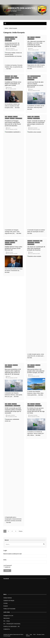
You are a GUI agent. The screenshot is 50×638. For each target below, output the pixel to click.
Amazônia (30, 240)
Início (27, 634)
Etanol (29, 116)
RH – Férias (6, 621)
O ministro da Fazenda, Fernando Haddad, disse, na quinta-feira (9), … (14, 67)
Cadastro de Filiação (8, 600)
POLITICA (12, 38)
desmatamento (36, 240)
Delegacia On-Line (8, 615)
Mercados (10, 116)
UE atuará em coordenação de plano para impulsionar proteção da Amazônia (36, 248)
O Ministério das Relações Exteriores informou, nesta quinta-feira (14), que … (13, 394)
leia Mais (8, 68)
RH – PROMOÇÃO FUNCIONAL (12, 623)
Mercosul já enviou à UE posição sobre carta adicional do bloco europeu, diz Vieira (35, 371)
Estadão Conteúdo (33, 127)
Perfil (34, 634)
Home (6, 28)
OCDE (9, 403)
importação (37, 116)
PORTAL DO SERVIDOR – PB (11, 626)
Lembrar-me (7, 567)
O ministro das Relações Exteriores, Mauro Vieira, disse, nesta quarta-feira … (35, 393)
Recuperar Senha (40, 634)
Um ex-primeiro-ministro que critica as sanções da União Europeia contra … (12, 105)
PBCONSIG (6, 618)
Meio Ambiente (31, 242)
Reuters (31, 48)
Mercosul (7, 38)
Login (31, 634)
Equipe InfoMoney (11, 48)
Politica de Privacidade (9, 608)
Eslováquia (7, 76)
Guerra (15, 76)
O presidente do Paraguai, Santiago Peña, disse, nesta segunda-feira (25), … (12, 231)
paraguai (7, 118)
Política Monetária (8, 405)
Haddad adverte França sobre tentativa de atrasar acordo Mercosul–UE (13, 248)
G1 (16, 37)
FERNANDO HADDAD (9, 37)
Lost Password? (7, 565)
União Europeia (8, 40)
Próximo (20, 531)
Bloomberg (9, 87)
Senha (4, 559)
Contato (5, 603)
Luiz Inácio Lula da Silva (35, 76)
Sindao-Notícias (7, 597)
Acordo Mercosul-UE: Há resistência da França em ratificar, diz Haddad (12, 44)
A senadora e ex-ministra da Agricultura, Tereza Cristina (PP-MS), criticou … (35, 433)
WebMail (28, 635)
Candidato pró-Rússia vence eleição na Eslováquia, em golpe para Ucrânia (13, 83)
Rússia (12, 77)
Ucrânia (16, 77)
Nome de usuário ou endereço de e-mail (12, 553)
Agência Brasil (10, 252)
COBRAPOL (6, 629)
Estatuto (5, 606)
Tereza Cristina (31, 405)
